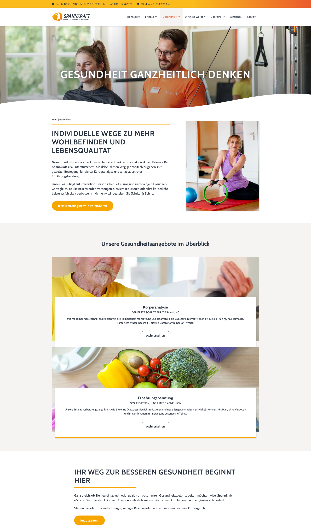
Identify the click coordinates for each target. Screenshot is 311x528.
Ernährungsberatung (155, 398)
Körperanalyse (155, 307)
